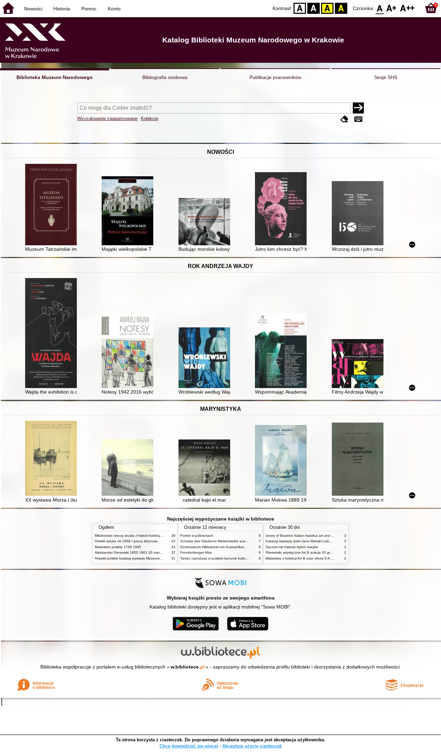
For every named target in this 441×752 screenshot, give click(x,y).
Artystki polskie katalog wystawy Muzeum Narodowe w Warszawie (146, 558)
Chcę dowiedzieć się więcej (189, 746)
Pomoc (88, 8)
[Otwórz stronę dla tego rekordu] (52, 205)
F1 (391, 8)
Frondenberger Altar (196, 552)
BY (341, 8)
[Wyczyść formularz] (344, 119)
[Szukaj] (358, 107)
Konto (114, 8)
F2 (407, 8)
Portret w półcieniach (196, 535)
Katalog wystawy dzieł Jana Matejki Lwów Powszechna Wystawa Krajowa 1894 (328, 541)
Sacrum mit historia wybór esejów (292, 547)
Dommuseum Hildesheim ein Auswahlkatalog (215, 547)
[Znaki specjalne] (358, 119)
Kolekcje (149, 118)
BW (313, 8)
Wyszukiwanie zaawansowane (107, 118)
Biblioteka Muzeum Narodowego (55, 77)
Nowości (33, 8)
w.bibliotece (188, 667)
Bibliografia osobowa (164, 77)
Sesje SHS (385, 77)
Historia (61, 8)
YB (327, 8)
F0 (380, 8)
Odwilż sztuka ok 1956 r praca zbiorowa (126, 541)
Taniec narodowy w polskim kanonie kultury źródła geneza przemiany (234, 558)
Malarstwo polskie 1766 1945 (118, 547)
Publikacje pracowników (275, 77)
